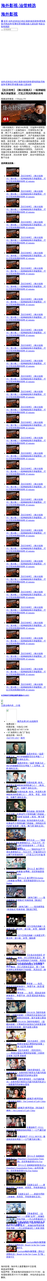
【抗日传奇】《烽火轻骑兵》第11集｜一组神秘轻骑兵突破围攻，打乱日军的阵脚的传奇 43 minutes (26, 333)
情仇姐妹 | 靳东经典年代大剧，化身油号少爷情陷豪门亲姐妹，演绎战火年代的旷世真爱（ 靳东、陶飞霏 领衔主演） (26, 823)
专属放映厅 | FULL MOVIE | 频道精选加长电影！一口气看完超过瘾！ (26, 1130)
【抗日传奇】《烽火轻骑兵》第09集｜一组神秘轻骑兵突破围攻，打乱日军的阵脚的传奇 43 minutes (26, 302)
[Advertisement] (23, 55)
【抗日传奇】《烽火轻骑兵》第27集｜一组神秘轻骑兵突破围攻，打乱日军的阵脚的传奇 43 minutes (26, 579)
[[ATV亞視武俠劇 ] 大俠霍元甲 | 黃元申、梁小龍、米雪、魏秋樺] (16, 926)
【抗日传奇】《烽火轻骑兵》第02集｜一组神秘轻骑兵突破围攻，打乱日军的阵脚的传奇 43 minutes (26, 194)
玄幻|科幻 (21, 21)
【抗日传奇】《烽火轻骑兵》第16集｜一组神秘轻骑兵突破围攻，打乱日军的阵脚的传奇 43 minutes (26, 410)
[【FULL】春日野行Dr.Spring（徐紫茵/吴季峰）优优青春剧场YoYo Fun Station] (16, 869)
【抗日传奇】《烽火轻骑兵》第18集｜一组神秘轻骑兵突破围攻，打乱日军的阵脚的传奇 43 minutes (26, 440)
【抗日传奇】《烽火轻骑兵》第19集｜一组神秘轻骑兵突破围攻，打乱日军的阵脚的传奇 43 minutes (26, 456)
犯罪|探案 (20, 24)
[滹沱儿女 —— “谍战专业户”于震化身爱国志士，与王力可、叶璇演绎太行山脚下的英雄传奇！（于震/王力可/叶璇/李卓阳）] (16, 840)
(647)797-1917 (13, 738)
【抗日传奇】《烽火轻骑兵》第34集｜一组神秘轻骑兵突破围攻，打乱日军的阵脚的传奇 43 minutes (26, 687)
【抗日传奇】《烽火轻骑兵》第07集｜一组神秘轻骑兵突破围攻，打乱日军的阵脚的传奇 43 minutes (26, 271)
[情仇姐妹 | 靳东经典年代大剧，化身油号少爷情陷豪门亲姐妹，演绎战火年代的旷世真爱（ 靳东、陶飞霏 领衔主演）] (16, 811)
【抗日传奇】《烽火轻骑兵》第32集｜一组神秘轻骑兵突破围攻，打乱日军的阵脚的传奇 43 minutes (26, 656)
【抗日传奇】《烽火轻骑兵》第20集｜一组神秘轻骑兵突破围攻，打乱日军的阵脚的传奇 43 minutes (26, 471)
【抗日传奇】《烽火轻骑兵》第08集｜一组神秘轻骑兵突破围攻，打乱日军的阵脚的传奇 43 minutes (26, 286)
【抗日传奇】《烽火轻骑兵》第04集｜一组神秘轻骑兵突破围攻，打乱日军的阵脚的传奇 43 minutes (26, 225)
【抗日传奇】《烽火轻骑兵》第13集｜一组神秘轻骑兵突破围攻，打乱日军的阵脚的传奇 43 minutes (26, 363)
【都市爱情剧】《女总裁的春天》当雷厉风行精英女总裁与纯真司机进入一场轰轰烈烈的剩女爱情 (26, 1072)
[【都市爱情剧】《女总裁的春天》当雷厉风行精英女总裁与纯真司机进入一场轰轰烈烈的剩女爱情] (16, 1070)
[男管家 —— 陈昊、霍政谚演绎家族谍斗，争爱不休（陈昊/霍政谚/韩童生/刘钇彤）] (16, 984)
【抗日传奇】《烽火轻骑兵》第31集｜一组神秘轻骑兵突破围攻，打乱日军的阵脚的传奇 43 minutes (26, 641)
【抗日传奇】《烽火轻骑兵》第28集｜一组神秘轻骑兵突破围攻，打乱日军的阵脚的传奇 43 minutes (26, 595)
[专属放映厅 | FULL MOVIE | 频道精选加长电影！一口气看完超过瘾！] (16, 1127)
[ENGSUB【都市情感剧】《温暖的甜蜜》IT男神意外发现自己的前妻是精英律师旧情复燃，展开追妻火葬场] (16, 1012)
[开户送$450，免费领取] (2, 701)
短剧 (36, 24)
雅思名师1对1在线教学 (27, 721)
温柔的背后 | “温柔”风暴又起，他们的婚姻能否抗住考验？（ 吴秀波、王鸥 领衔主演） (25, 756)
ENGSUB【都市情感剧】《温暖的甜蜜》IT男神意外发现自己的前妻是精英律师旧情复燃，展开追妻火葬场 (26, 1015)
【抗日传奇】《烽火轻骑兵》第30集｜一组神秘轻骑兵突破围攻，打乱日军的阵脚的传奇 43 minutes (26, 625)
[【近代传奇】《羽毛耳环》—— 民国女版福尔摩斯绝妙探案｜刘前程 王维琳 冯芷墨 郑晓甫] (16, 1041)
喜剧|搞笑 (30, 21)
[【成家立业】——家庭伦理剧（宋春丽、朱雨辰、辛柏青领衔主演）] (16, 1185)
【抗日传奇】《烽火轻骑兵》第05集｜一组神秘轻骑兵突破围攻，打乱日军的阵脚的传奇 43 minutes (26, 240)
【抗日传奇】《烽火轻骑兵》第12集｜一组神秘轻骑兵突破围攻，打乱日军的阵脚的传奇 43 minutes (26, 348)
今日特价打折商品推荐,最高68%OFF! (15, 695)
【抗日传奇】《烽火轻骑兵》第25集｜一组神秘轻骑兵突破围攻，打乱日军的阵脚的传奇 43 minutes (26, 548)
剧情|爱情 (39, 21)
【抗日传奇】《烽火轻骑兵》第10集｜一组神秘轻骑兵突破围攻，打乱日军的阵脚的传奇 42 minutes (26, 317)
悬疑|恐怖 (40, 82)
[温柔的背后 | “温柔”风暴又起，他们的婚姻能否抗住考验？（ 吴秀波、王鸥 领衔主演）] (16, 754)
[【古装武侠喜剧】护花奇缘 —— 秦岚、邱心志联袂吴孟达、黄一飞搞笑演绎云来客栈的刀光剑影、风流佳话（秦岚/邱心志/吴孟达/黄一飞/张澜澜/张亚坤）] (16, 955)
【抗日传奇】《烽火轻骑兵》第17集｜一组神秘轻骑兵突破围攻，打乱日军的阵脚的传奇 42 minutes (26, 425)
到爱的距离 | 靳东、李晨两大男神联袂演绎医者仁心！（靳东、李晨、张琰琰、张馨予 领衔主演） (26, 785)
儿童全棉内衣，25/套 (10, 705)
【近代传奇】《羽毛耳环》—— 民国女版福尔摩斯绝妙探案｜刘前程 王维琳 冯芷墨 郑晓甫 (25, 1044)
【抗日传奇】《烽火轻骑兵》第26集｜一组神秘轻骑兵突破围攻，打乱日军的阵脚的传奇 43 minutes (26, 564)
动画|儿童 (29, 24)
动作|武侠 (12, 21)
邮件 (23, 738)
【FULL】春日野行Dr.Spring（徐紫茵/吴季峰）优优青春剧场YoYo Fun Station (25, 871)
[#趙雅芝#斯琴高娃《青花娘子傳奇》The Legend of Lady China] (16, 1099)
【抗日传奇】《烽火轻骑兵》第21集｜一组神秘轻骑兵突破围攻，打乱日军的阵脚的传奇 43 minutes (26, 487)
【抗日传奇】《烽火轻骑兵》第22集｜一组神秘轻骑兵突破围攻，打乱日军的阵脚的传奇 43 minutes (26, 502)
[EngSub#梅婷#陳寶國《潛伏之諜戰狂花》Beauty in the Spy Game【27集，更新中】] (16, 1242)
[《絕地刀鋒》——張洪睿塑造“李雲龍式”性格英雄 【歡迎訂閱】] (16, 897)
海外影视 (9, 14)
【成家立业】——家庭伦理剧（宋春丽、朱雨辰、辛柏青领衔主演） (26, 1187)
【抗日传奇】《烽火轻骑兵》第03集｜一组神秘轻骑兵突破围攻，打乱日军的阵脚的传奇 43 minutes (26, 209)
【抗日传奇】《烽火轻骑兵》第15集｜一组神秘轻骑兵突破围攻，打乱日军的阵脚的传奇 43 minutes (26, 394)
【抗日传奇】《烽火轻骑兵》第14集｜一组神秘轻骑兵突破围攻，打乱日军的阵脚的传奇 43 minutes (26, 379)
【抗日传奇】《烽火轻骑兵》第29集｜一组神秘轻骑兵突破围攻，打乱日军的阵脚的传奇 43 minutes (26, 610)
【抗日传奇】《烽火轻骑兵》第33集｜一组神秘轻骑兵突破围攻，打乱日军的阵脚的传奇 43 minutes (26, 672)
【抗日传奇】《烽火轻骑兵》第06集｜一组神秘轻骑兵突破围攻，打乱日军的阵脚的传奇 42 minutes (26, 255)
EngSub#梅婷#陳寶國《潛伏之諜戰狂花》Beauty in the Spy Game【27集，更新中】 (26, 1245)
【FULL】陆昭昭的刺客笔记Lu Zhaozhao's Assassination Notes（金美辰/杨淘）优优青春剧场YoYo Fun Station (26, 1168)
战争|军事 (12, 24)
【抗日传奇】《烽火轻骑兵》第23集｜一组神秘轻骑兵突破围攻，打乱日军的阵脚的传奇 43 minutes (26, 517)
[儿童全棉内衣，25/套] (23, 703)
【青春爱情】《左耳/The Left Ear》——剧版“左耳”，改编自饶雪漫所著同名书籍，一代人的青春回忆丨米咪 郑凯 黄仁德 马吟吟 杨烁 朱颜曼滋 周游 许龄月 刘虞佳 (25, 1228)
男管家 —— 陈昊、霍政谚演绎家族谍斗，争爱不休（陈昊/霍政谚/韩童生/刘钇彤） (25, 986)
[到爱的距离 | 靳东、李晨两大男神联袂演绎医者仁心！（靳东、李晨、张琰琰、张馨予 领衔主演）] (16, 782)
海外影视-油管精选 (18, 5)
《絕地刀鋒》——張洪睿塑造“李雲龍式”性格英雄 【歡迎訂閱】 (25, 900)
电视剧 (6, 26)
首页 (6, 21)
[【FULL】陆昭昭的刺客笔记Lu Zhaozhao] (16, 1156)
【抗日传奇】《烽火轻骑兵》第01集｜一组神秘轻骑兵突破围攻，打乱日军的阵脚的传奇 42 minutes (26, 178)
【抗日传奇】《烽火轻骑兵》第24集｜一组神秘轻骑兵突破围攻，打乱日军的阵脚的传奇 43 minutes (26, 533)
